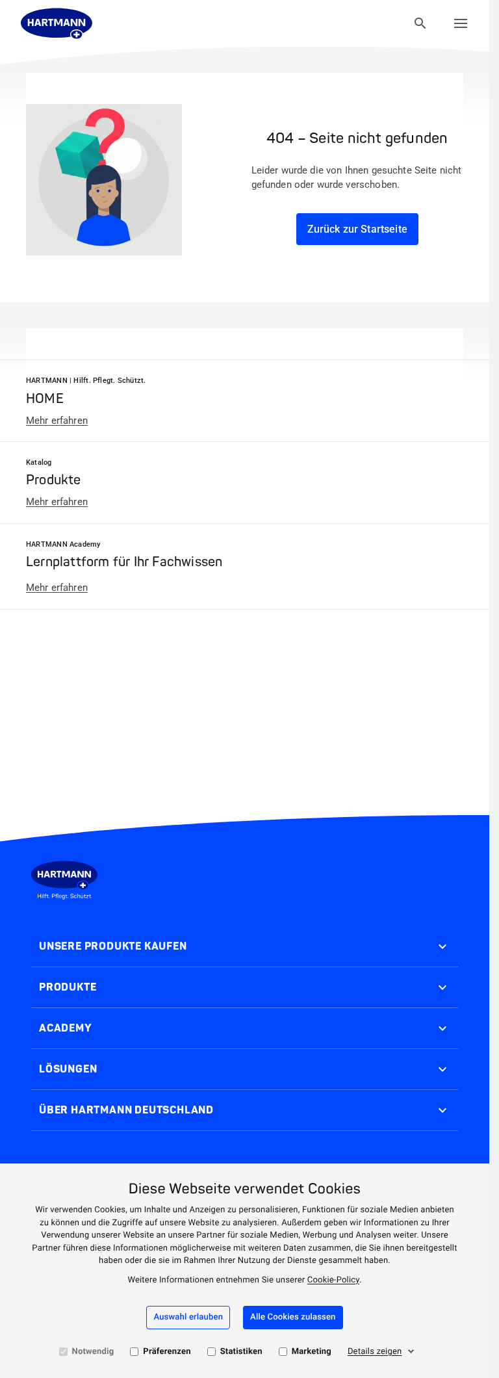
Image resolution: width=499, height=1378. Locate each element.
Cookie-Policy (333, 1280)
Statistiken (241, 1352)
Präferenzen (166, 1352)
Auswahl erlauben (188, 1317)
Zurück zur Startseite (357, 229)
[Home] (56, 23)
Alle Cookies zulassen (292, 1317)
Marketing (311, 1352)
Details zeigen (375, 1352)
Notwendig (93, 1352)
